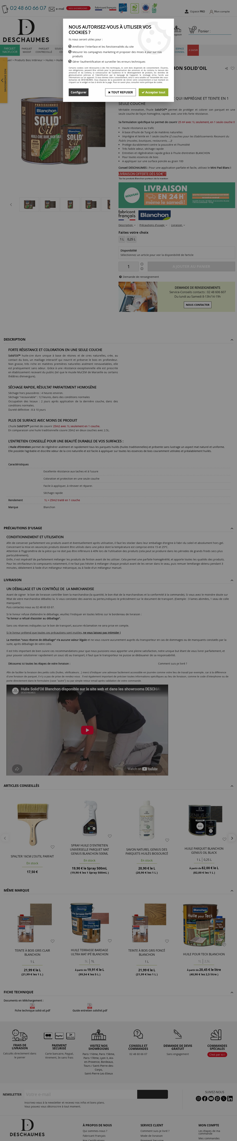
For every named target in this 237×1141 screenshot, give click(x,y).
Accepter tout (155, 92)
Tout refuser (122, 92)
